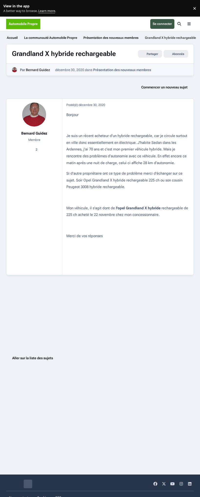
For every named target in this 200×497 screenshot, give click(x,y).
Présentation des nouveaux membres (122, 70)
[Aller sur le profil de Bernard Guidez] (14, 69)
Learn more (9, 8)
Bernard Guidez (38, 70)
